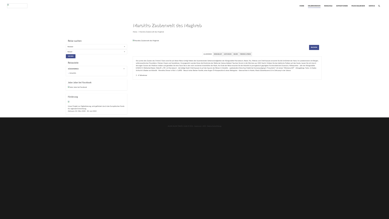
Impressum (197, 126)
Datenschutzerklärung (214, 126)
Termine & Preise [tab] (245, 54)
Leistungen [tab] (227, 54)
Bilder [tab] (236, 54)
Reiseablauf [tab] (218, 54)
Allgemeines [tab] (208, 54)
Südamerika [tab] (73, 69)
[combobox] (96, 46)
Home (135, 31)
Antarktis (72, 73)
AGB (204, 126)
